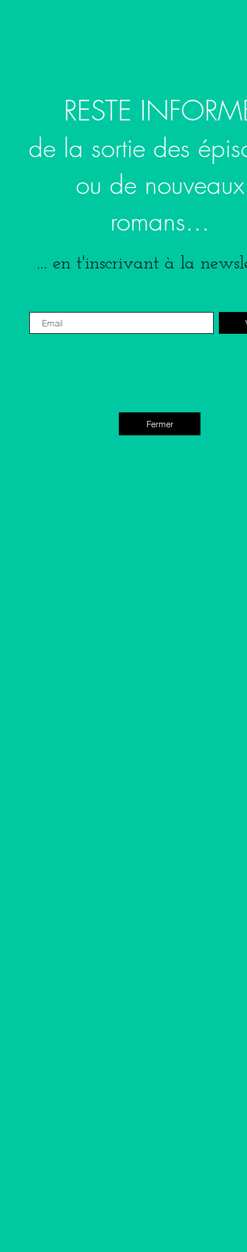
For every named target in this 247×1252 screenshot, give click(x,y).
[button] (159, 423)
